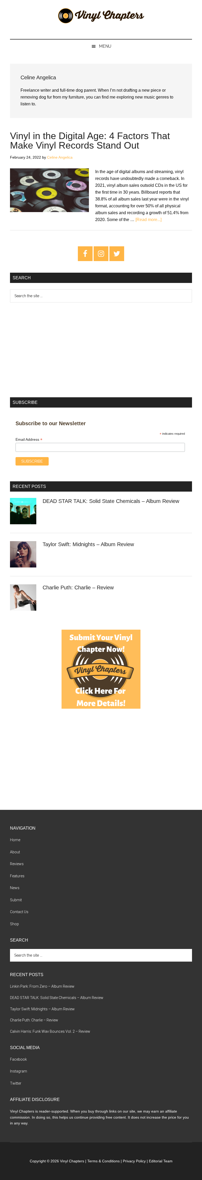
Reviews (17, 864)
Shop (14, 924)
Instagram (18, 1071)
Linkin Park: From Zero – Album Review (42, 986)
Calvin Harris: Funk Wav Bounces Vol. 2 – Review (50, 1031)
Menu (105, 46)
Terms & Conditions (103, 1161)
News (14, 888)
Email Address (29, 439)
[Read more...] (148, 219)
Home (15, 840)
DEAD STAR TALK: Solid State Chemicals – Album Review (111, 501)
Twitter (15, 1083)
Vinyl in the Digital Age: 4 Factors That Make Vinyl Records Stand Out (90, 140)
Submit (16, 900)
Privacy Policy (134, 1161)
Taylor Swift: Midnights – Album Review (88, 544)
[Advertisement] (101, 350)
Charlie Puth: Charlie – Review (78, 587)
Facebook (18, 1059)
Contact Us (19, 912)
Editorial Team (161, 1161)
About (15, 852)
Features (17, 876)
